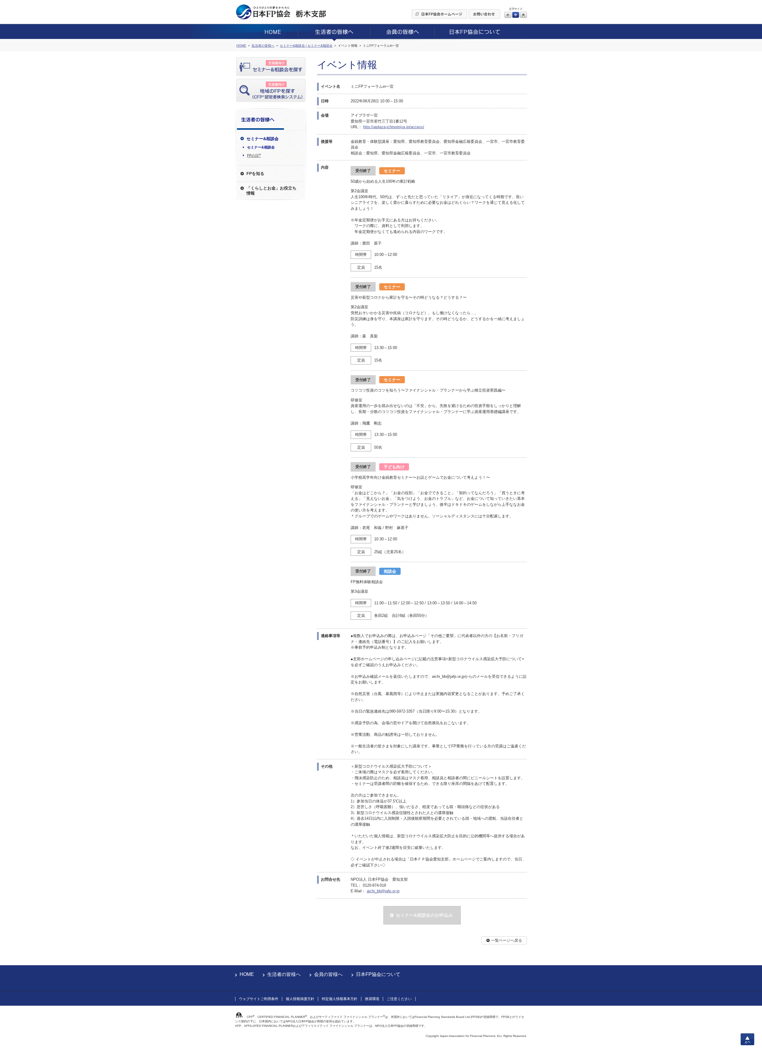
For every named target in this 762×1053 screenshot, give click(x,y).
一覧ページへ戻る (506, 940)
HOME (247, 974)
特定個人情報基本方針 (339, 999)
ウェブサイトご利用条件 (258, 999)
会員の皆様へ (328, 974)
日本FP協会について (378, 974)
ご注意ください (399, 999)
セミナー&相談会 (261, 147)
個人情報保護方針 (300, 999)
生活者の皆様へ (284, 974)
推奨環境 (372, 999)
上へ (747, 1039)
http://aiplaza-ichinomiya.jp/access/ (393, 127)
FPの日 (254, 155)
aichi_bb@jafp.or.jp (383, 891)
